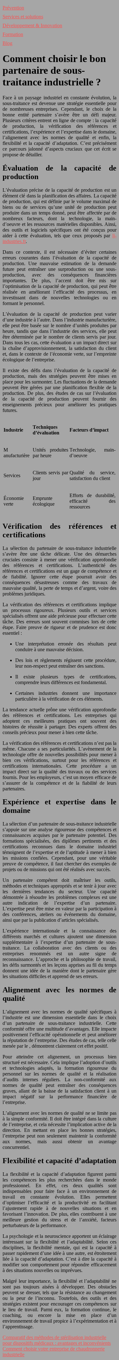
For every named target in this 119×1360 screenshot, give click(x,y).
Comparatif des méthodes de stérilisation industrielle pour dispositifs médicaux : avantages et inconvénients (57, 1340)
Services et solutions (23, 16)
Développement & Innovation (32, 25)
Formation (13, 34)
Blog (7, 43)
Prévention (13, 7)
